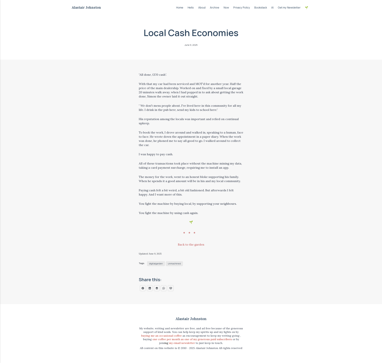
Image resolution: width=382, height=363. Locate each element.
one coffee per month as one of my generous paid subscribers (192, 339)
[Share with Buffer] (157, 288)
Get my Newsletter (289, 7)
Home (179, 7)
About (202, 7)
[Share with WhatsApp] (164, 288)
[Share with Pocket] (171, 288)
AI (272, 7)
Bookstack (260, 7)
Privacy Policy (241, 7)
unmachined (174, 263)
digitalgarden (156, 263)
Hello (191, 7)
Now (226, 7)
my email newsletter (182, 343)
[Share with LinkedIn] (150, 288)
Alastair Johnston (86, 7)
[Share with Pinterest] (143, 288)
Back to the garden (191, 244)
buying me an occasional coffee (161, 335)
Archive (214, 7)
